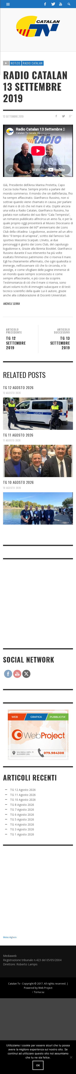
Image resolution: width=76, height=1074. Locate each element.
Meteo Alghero (9, 937)
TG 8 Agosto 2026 (22, 805)
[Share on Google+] (70, 116)
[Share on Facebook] (56, 116)
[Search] (8, 4)
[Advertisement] (38, 603)
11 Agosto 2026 (12, 440)
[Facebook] (45, 4)
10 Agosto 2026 (12, 487)
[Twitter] (53, 4)
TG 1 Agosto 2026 (22, 834)
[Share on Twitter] (63, 116)
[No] (71, 1057)
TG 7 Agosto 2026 (22, 809)
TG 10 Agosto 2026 (18, 482)
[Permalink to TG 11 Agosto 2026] (38, 461)
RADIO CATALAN (33, 63)
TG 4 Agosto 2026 (22, 824)
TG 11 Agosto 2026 (18, 435)
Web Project (45, 987)
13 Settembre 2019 (13, 116)
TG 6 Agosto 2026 (22, 814)
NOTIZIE (15, 63)
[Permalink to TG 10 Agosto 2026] (38, 508)
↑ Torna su (38, 992)
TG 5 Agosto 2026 (22, 819)
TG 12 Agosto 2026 (18, 387)
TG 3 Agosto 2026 (22, 829)
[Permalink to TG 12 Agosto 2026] (38, 414)
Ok (38, 1065)
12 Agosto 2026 (12, 392)
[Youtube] (60, 4)
